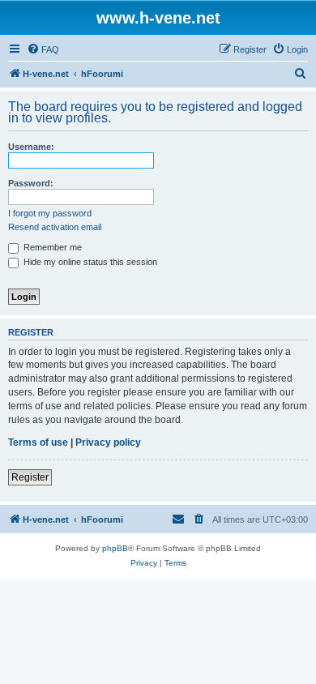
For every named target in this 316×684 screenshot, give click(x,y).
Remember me (51, 247)
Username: (31, 147)
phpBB (115, 548)
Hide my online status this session (89, 262)
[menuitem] (43, 49)
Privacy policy (108, 442)
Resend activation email (54, 227)
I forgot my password (50, 213)
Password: (30, 183)
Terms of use (38, 442)
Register (30, 477)
